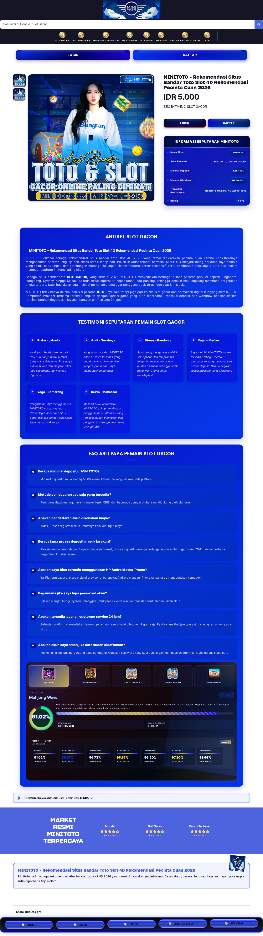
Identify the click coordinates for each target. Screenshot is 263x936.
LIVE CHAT (236, 924)
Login (73, 55)
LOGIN (82, 923)
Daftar (190, 55)
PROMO (31, 923)
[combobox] (127, 24)
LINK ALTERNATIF (185, 924)
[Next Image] (151, 138)
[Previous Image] (31, 138)
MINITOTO (33, 258)
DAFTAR (133, 924)
